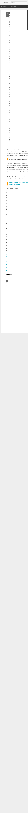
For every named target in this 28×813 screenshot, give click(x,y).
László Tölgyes (6, 262)
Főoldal (14, 6)
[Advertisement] (14, 36)
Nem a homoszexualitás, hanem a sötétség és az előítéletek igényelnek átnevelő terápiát (9, 77)
